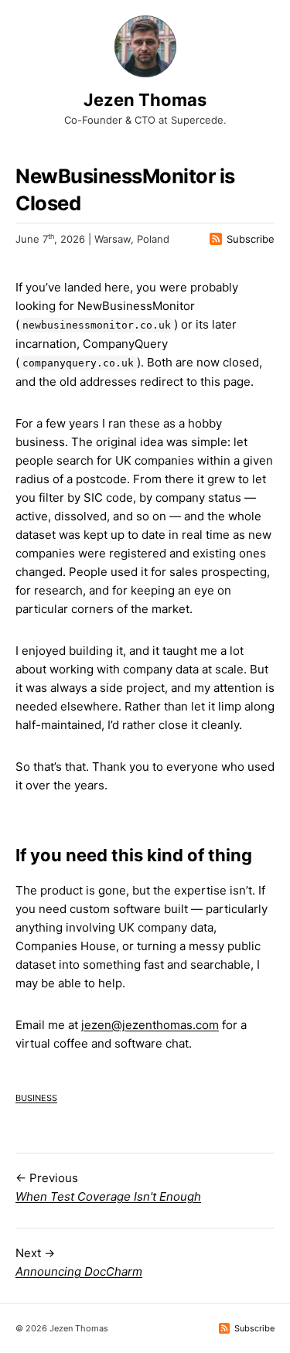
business (36, 1096)
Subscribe (251, 239)
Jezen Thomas (145, 100)
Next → (78, 1262)
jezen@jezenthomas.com (150, 1024)
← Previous (108, 1187)
